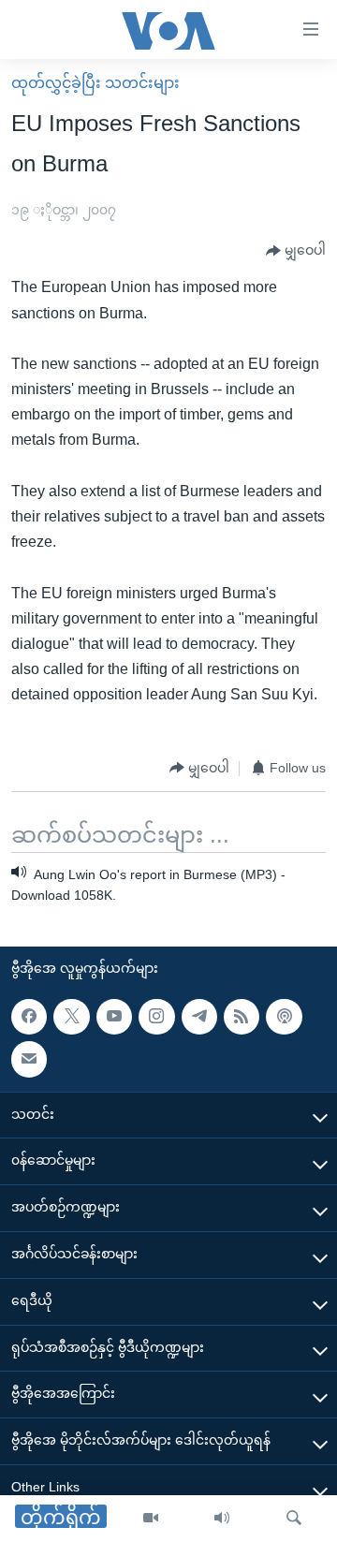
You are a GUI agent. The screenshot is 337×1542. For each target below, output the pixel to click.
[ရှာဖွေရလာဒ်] (294, 1518)
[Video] (151, 1518)
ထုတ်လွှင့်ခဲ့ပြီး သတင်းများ (95, 83)
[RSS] (241, 1017)
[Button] (296, 251)
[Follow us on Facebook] (29, 1017)
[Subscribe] (29, 1060)
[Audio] (222, 1518)
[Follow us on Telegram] (199, 1017)
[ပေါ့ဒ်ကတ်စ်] (283, 1017)
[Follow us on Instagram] (156, 1017)
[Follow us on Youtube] (114, 1017)
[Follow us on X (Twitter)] (71, 1017)
